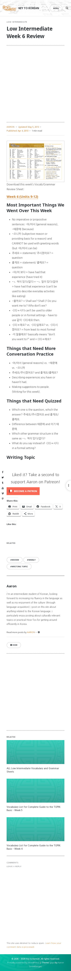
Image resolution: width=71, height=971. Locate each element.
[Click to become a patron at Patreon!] (35, 491)
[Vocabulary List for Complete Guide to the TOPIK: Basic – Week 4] (35, 829)
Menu (56, 8)
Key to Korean (28, 8)
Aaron (11, 126)
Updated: (28, 126)
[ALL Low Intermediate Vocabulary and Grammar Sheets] (35, 752)
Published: (17, 130)
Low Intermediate (17, 22)
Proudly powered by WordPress (23, 962)
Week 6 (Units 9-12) (22, 196)
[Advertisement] (35, 84)
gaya (52, 962)
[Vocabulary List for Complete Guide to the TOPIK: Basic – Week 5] (35, 791)
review (15, 560)
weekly (32, 560)
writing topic (20, 566)
